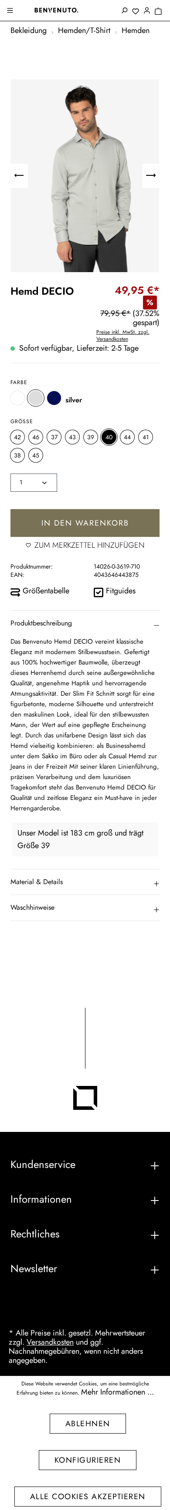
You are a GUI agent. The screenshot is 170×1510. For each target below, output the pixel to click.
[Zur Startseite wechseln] (56, 10)
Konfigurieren (87, 1460)
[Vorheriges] (19, 176)
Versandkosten (50, 1342)
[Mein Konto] (147, 11)
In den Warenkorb (85, 523)
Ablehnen (87, 1423)
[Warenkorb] (158, 12)
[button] (85, 623)
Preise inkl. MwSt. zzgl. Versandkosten (123, 335)
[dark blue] (54, 398)
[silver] (36, 398)
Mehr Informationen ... (117, 1392)
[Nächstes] (151, 176)
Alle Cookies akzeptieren (88, 1496)
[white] (17, 398)
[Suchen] (124, 11)
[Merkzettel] (135, 12)
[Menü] (11, 11)
